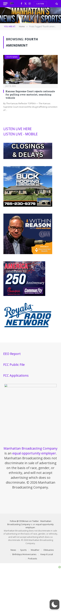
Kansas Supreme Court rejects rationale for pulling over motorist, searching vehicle (30, 95)
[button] (54, 604)
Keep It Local (47, 554)
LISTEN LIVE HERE (17, 129)
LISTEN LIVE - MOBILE (20, 134)
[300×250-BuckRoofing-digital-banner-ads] (27, 205)
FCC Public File (14, 364)
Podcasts (32, 558)
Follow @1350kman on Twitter (24, 521)
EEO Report (12, 354)
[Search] (56, 3)
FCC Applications (16, 375)
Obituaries (48, 549)
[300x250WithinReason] (27, 253)
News (13, 549)
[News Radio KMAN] (12, 3)
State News (12, 57)
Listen (40, 3)
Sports (23, 549)
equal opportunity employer (34, 453)
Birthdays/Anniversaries (24, 554)
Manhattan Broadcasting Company (30, 448)
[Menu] (5, 3)
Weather (35, 549)
